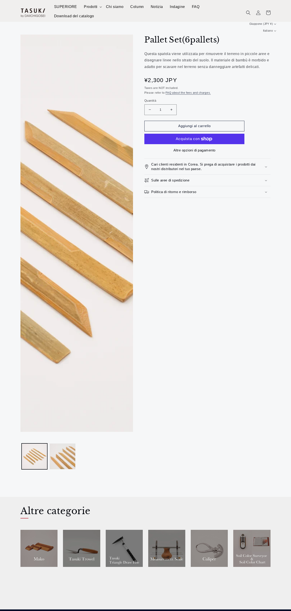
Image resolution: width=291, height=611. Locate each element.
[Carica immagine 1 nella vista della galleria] (34, 456)
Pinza (197, 573)
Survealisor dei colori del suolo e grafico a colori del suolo (250, 581)
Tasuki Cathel (78, 573)
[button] (93, 7)
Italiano (268, 30)
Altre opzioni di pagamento (194, 150)
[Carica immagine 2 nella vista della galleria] (62, 456)
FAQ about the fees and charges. (188, 92)
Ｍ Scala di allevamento (162, 576)
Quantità (150, 100)
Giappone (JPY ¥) (261, 23)
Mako (26, 573)
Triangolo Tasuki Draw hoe (124, 576)
